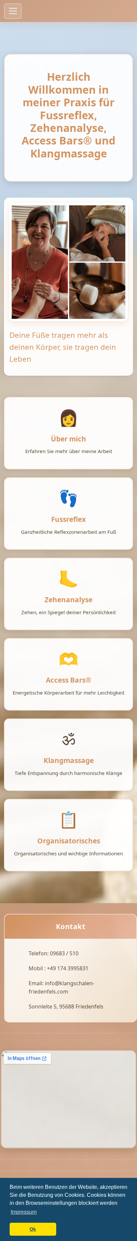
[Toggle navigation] (13, 11)
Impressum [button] (24, 1212)
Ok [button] (33, 1229)
